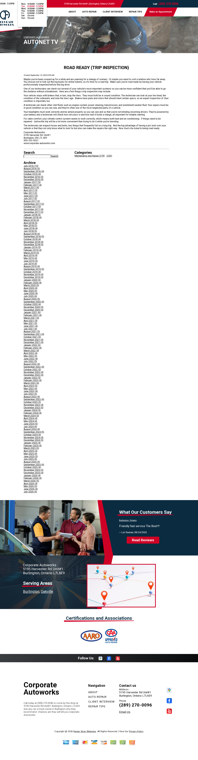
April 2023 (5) (30, 385)
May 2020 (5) (30, 290)
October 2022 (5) (32, 369)
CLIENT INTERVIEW (113, 11)
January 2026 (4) (32, 475)
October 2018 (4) (32, 239)
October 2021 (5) (32, 337)
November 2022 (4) (33, 372)
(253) (109, 155)
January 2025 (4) (32, 442)
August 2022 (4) (32, 364)
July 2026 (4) (30, 491)
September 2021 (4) (34, 334)
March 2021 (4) (31, 318)
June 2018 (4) (31, 228)
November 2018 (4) (33, 242)
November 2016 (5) (33, 176)
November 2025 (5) (33, 470)
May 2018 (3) (30, 225)
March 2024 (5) (31, 415)
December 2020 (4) (33, 309)
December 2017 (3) (33, 212)
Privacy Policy (136, 731)
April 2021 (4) (30, 320)
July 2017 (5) (30, 198)
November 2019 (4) (33, 274)
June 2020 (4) (31, 293)
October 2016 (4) (32, 174)
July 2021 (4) (30, 328)
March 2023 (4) (31, 383)
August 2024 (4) (32, 429)
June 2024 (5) (31, 423)
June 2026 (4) (31, 489)
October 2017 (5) (32, 206)
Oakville (47, 591)
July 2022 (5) (30, 361)
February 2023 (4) (33, 380)
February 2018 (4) (33, 217)
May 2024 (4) (30, 421)
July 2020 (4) (30, 296)
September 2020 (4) (34, 301)
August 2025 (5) (32, 461)
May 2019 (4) (30, 258)
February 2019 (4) (33, 250)
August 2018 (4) (32, 233)
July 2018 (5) (30, 231)
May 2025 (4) (30, 453)
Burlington (31, 591)
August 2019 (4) (32, 266)
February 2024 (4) (33, 413)
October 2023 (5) (32, 402)
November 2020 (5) (33, 307)
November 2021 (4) (33, 339)
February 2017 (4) (33, 185)
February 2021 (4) (33, 315)
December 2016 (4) (33, 179)
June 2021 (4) (31, 326)
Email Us (124, 712)
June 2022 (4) (31, 358)
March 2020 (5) (31, 285)
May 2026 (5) (30, 486)
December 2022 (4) (33, 375)
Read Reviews (143, 540)
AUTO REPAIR (89, 11)
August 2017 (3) (32, 201)
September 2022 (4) (34, 366)
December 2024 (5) (33, 440)
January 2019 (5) (32, 247)
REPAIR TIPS (135, 11)
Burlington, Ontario (128, 520)
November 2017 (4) (33, 209)
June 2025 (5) (31, 456)
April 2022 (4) (30, 353)
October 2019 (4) (32, 271)
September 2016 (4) (34, 171)
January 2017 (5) (32, 182)
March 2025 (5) (31, 448)
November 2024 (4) (33, 437)
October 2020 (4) (32, 304)
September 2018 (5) (34, 236)
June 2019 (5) (31, 261)
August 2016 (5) (32, 168)
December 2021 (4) (33, 342)
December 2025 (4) (33, 472)
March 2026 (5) (31, 480)
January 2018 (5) (32, 214)
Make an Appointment (160, 11)
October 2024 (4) (32, 434)
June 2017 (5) (31, 195)
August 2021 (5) (32, 331)
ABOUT (72, 11)
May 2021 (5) (30, 323)
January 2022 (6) (32, 345)
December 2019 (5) (33, 277)
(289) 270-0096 (168, 4)
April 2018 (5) (30, 223)
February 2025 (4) (33, 445)
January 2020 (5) (32, 280)
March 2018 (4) (31, 220)
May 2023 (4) (30, 388)
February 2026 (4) (33, 478)
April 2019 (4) (30, 255)
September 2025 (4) (34, 464)
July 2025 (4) (30, 459)
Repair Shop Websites (84, 731)
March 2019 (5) (31, 252)
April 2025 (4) (30, 451)
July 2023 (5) (30, 394)
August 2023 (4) (32, 396)
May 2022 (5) (30, 356)
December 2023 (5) (33, 407)
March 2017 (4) (31, 187)
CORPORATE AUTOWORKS (36, 37)
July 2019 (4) (30, 263)
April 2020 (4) (30, 288)
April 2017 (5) (30, 190)
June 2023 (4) (31, 391)
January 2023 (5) (32, 377)
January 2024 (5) (32, 410)
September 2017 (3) (34, 204)
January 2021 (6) (32, 312)
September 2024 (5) (34, 432)
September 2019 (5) (34, 269)
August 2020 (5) (32, 299)
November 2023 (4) (33, 404)
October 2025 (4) (32, 467)
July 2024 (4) (30, 426)
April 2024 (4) (30, 418)
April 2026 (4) (30, 483)
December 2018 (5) (33, 244)
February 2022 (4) (33, 347)
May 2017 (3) (30, 193)
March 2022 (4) (31, 350)
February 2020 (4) (33, 282)
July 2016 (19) (31, 166)
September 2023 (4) (34, 399)
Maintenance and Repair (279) (90, 155)
